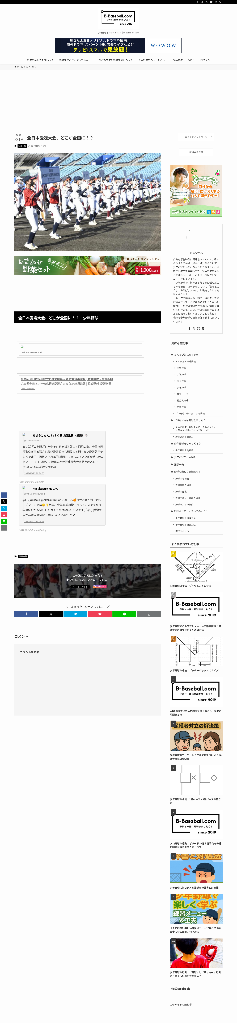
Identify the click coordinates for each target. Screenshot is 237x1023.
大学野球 (181, 374)
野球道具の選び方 (184, 436)
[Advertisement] (118, 106)
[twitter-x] (202, 2)
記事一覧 (22, 145)
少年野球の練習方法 (185, 524)
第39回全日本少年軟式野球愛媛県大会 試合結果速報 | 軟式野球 (60, 383)
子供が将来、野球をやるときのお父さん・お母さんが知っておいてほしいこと (196, 428)
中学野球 (181, 368)
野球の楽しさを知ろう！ (187, 471)
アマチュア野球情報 (185, 361)
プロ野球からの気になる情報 (190, 413)
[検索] (220, 2)
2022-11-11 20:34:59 (34, 473)
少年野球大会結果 (184, 450)
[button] (26, 614)
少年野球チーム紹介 (185, 457)
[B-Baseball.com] (118, 18)
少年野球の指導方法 (185, 518)
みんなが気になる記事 (186, 354)
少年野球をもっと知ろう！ (188, 443)
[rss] (216, 2)
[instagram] (207, 2)
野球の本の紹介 (183, 485)
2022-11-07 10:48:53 (34, 521)
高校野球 (181, 407)
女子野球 (181, 381)
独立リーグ (182, 394)
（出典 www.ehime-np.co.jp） (32, 352)
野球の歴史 (181, 491)
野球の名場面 (182, 478)
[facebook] (198, 2)
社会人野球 (182, 400)
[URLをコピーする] (149, 614)
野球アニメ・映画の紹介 (187, 498)
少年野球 (181, 387)
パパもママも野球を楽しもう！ (191, 420)
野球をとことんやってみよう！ (191, 511)
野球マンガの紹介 (184, 504)
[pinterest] (211, 2)
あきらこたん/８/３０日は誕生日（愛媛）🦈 (60, 435)
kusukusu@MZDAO (45, 488)
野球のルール (182, 531)
